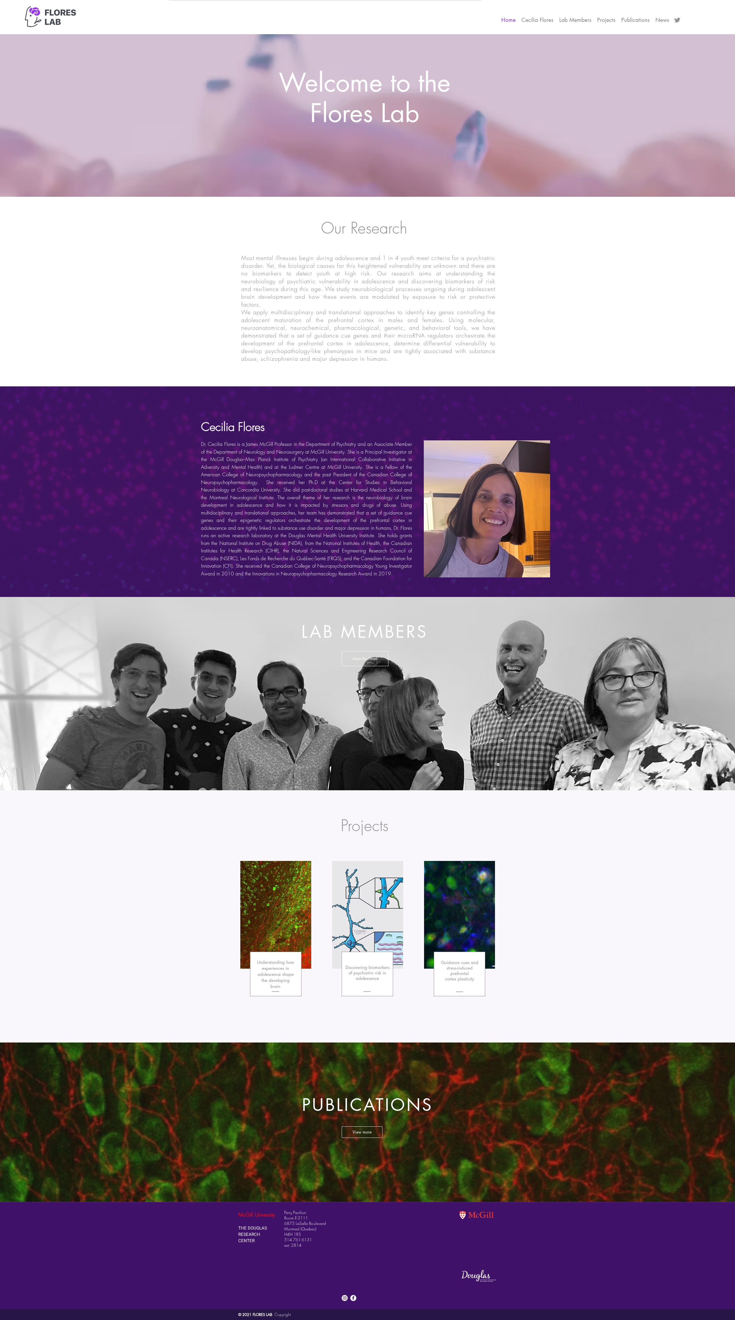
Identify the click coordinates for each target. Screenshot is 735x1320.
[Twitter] (677, 20)
